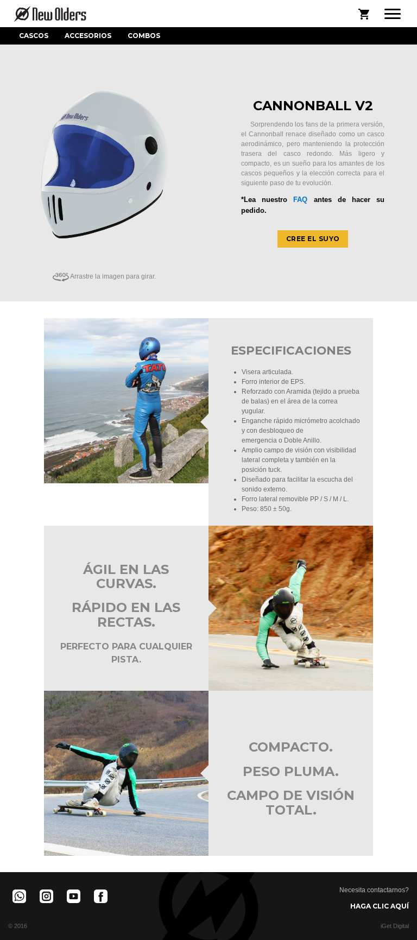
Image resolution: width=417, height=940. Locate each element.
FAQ (300, 199)
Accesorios (88, 35)
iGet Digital (395, 926)
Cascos (33, 35)
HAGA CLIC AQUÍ (379, 906)
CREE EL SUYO (313, 239)
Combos (144, 35)
